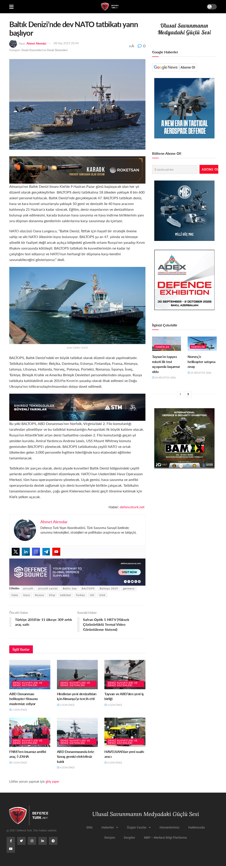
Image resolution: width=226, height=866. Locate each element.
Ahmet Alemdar (36, 43)
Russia (39, 595)
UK (92, 595)
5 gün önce (114, 704)
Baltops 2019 (109, 588)
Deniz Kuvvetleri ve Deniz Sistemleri (44, 50)
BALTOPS (88, 588)
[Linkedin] (26, 552)
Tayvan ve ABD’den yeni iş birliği (124, 696)
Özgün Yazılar (137, 827)
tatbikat (65, 595)
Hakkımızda (196, 827)
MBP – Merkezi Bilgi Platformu (165, 837)
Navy (26, 595)
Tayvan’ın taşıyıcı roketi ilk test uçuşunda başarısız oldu (166, 364)
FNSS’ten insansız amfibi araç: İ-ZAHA (27, 754)
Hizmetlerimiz (169, 827)
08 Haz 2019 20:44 (66, 43)
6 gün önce (67, 767)
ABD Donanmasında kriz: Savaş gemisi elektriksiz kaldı (75, 756)
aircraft (28, 588)
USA (102, 595)
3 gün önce (67, 704)
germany (129, 588)
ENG (90, 827)
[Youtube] (56, 552)
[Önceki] (180, 394)
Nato (14, 595)
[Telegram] (46, 552)
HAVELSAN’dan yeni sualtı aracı (124, 754)
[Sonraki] (188, 394)
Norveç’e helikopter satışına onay (201, 361)
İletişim (109, 837)
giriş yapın (52, 781)
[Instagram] (36, 552)
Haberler (162, 346)
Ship (52, 595)
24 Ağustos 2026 (165, 377)
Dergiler (129, 837)
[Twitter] (16, 552)
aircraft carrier (48, 588)
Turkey (80, 595)
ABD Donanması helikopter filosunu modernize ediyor (23, 698)
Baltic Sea (70, 588)
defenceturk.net (132, 506)
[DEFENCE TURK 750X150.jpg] (77, 406)
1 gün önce (19, 709)
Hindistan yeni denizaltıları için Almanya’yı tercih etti (76, 696)
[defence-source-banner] (77, 571)
